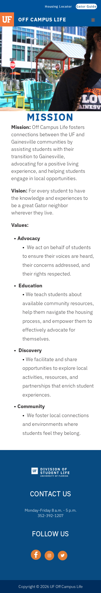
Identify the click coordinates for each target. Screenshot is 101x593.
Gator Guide (86, 6)
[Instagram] (49, 555)
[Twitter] (62, 555)
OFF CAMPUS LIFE (42, 19)
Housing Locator (58, 6)
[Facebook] (36, 555)
